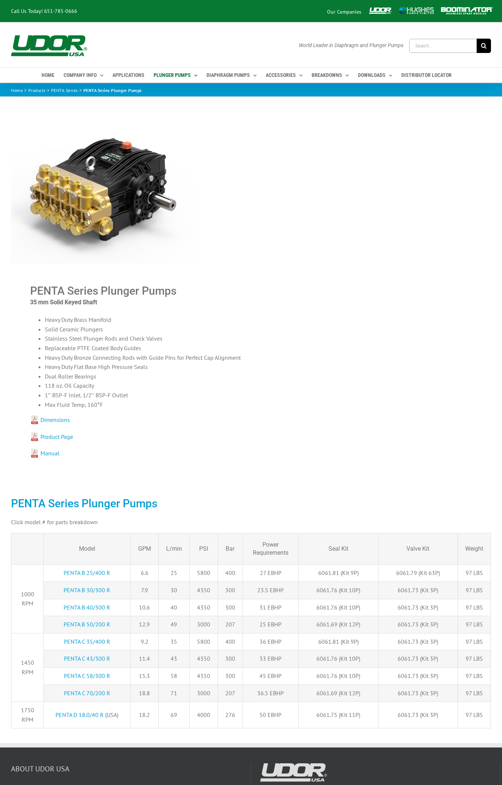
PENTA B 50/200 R (87, 624)
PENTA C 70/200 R (87, 693)
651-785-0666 (60, 10)
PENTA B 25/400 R (87, 572)
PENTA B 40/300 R (87, 607)
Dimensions (55, 419)
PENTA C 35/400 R (87, 641)
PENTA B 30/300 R (87, 590)
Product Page (56, 436)
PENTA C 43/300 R (87, 658)
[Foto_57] (126, 190)
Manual (50, 453)
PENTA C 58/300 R (87, 675)
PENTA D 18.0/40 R (79, 714)
